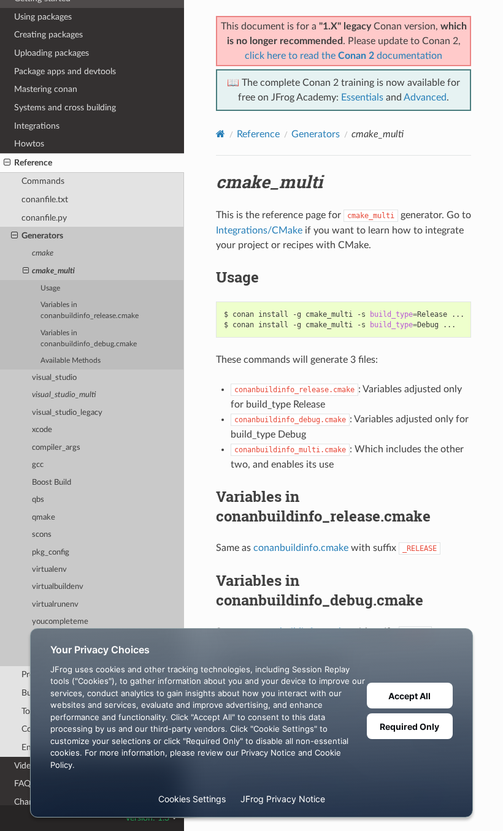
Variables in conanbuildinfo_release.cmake (89, 310)
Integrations (37, 126)
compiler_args (56, 448)
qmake (43, 518)
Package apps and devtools (65, 71)
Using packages (43, 16)
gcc (38, 465)
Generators (42, 235)
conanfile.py (44, 217)
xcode (42, 430)
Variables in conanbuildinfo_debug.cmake (88, 338)
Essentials (362, 97)
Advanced (425, 97)
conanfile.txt (44, 199)
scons (42, 535)
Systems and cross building (65, 107)
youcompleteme (60, 622)
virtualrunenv (55, 605)
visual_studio (54, 378)
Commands (42, 181)
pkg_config (50, 552)
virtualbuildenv (57, 587)
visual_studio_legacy (67, 413)
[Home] (220, 134)
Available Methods (70, 360)
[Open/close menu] (7, 163)
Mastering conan (45, 89)
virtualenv (49, 570)
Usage (50, 288)
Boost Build (51, 483)
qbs (38, 500)
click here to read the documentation (343, 56)
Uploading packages (51, 53)
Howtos (29, 143)
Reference (33, 162)
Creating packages (48, 34)
